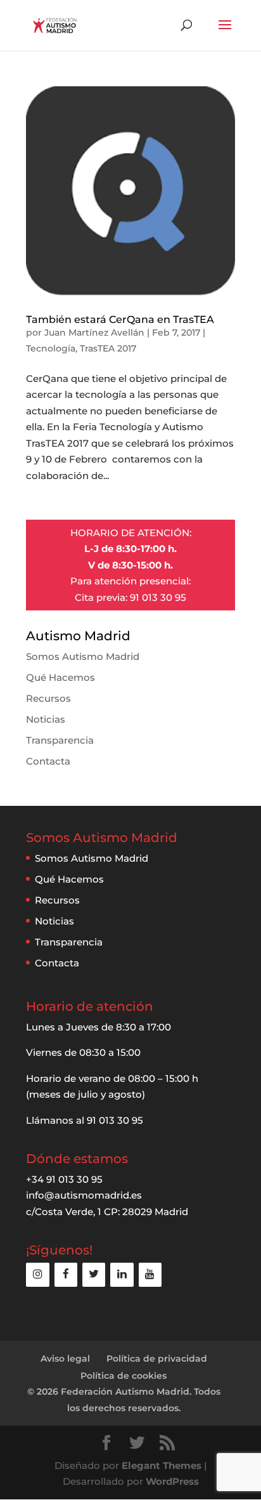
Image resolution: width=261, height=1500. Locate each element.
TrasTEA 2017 (108, 348)
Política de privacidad (156, 1358)
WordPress (172, 1481)
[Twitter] (93, 1274)
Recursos (48, 698)
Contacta (48, 761)
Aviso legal (65, 1358)
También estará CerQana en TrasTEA (120, 319)
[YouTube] (150, 1274)
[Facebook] (65, 1274)
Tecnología (50, 348)
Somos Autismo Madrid (82, 656)
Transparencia (60, 740)
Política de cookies (123, 1375)
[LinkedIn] (121, 1274)
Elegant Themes (161, 1465)
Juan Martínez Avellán (94, 332)
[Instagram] (37, 1274)
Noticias (45, 719)
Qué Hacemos (60, 677)
